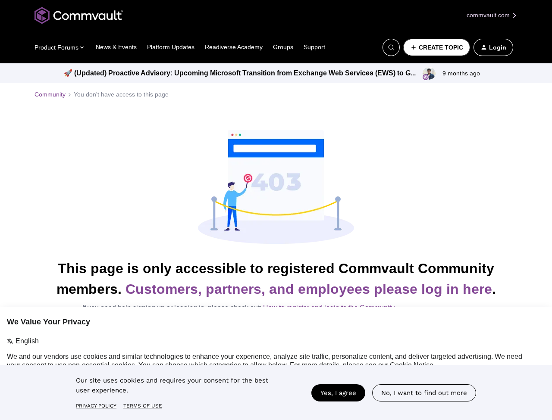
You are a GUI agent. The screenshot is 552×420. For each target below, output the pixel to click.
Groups (283, 47)
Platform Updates (170, 47)
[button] (436, 47)
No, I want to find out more (424, 393)
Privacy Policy (96, 406)
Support (314, 47)
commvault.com (489, 15)
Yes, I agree (338, 393)
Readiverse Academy (234, 47)
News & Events (116, 47)
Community (50, 94)
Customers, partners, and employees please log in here (308, 289)
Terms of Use (142, 406)
